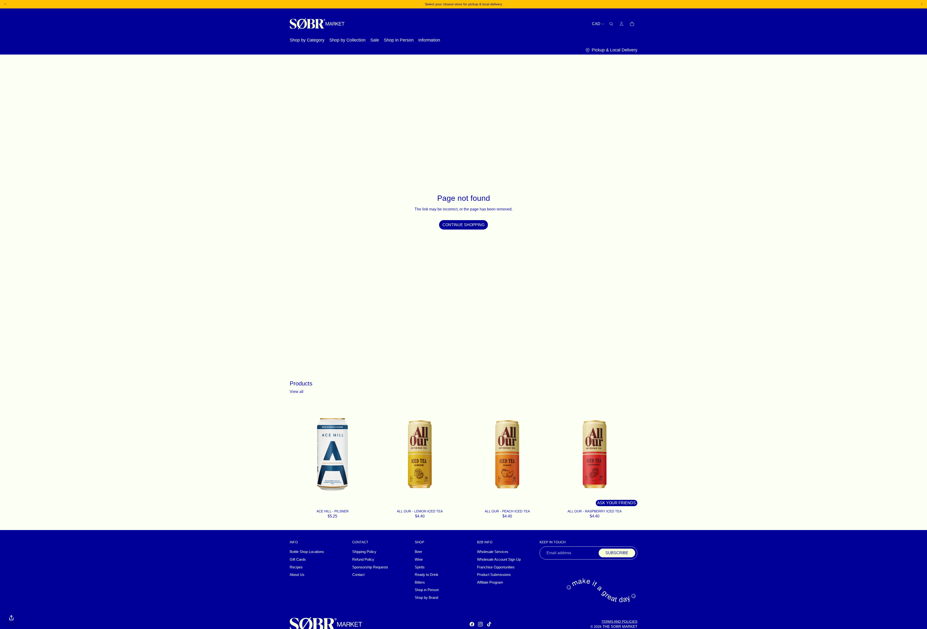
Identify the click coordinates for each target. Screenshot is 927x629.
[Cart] (632, 23)
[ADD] (369, 501)
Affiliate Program (490, 582)
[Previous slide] (384, 454)
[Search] (611, 23)
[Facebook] (472, 624)
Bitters (420, 582)
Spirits (420, 567)
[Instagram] (480, 624)
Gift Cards (298, 559)
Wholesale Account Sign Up (499, 559)
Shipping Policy (364, 552)
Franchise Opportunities (496, 567)
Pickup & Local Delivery (614, 50)
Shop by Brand (426, 598)
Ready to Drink (426, 575)
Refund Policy (363, 559)
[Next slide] (455, 454)
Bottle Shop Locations (307, 552)
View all (296, 392)
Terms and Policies (619, 621)
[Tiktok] (489, 624)
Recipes (296, 567)
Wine (419, 559)
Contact (358, 575)
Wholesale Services (492, 552)
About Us (297, 575)
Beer (418, 552)
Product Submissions (494, 575)
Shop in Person (427, 590)
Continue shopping (463, 225)
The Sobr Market (620, 627)
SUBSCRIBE (616, 553)
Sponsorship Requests (370, 567)
